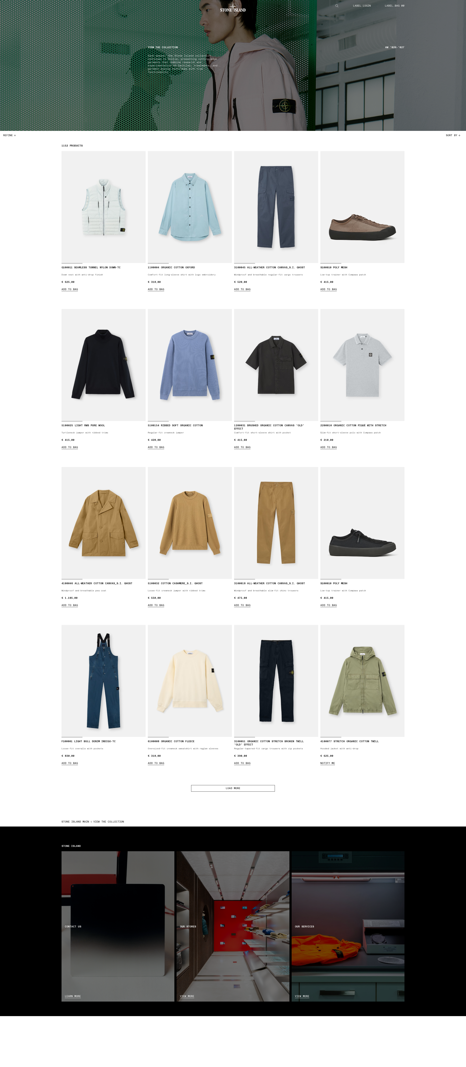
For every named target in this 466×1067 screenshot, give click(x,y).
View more (187, 996)
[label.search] (337, 6)
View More (302, 996)
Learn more (73, 996)
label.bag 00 (394, 5)
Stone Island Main (75, 821)
